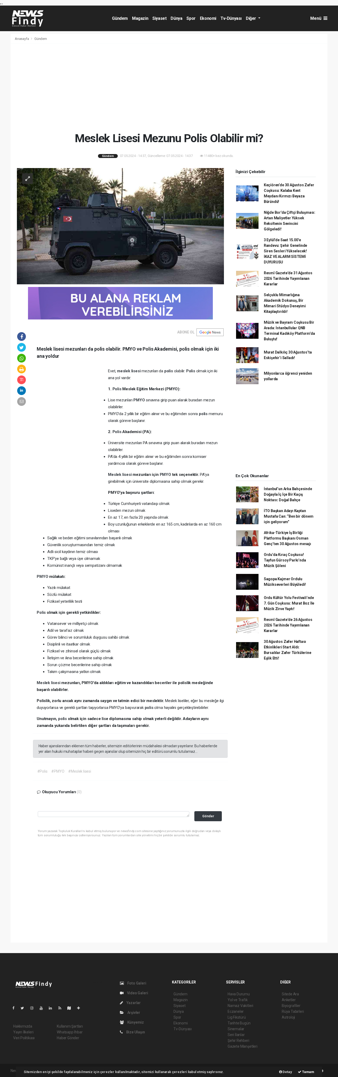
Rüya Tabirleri (293, 1011)
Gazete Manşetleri (242, 1046)
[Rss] (61, 1008)
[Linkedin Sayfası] (52, 1008)
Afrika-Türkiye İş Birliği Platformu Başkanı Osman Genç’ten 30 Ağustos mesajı (287, 538)
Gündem (120, 18)
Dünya (176, 18)
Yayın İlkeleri (23, 1032)
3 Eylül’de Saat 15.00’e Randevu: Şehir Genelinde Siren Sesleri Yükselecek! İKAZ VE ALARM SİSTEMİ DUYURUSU (285, 251)
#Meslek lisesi (79, 771)
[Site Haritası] (71, 1008)
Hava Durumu (239, 994)
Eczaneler (236, 1011)
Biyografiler (291, 1006)
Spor (190, 18)
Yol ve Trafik (238, 1000)
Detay (287, 1072)
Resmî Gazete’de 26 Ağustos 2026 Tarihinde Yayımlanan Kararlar (288, 625)
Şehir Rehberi (238, 1040)
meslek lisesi (129, 371)
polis (169, 371)
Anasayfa (22, 39)
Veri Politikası (24, 1038)
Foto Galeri (136, 983)
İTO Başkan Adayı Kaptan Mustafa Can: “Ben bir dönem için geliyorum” (288, 516)
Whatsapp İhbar (69, 1032)
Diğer (251, 18)
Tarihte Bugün (239, 1023)
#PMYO (57, 771)
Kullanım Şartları (70, 1026)
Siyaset (159, 18)
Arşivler (133, 1012)
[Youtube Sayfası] (43, 1008)
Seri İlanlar (236, 1035)
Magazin (140, 18)
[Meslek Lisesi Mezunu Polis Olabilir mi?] (120, 226)
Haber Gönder (68, 1038)
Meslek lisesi (120, 474)
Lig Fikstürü (237, 1017)
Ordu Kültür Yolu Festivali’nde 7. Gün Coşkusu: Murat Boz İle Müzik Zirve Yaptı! (289, 603)
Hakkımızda (22, 1026)
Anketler (288, 1000)
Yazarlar (133, 1003)
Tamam (307, 1072)
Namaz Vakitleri (240, 1006)
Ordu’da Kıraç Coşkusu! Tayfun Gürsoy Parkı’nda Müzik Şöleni (285, 560)
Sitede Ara (290, 994)
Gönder (208, 816)
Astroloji (288, 1017)
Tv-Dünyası (231, 18)
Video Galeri (137, 993)
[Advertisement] (169, 88)
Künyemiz (135, 1022)
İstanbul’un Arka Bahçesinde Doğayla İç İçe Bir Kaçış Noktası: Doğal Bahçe (288, 494)
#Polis (42, 771)
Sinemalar (236, 1029)
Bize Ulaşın (135, 1032)
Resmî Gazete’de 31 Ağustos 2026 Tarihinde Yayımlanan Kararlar (288, 278)
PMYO (139, 400)
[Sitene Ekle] (80, 1008)
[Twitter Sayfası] (24, 1008)
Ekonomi (208, 18)
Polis (191, 371)
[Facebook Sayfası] (15, 1008)
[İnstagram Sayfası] (34, 1008)
